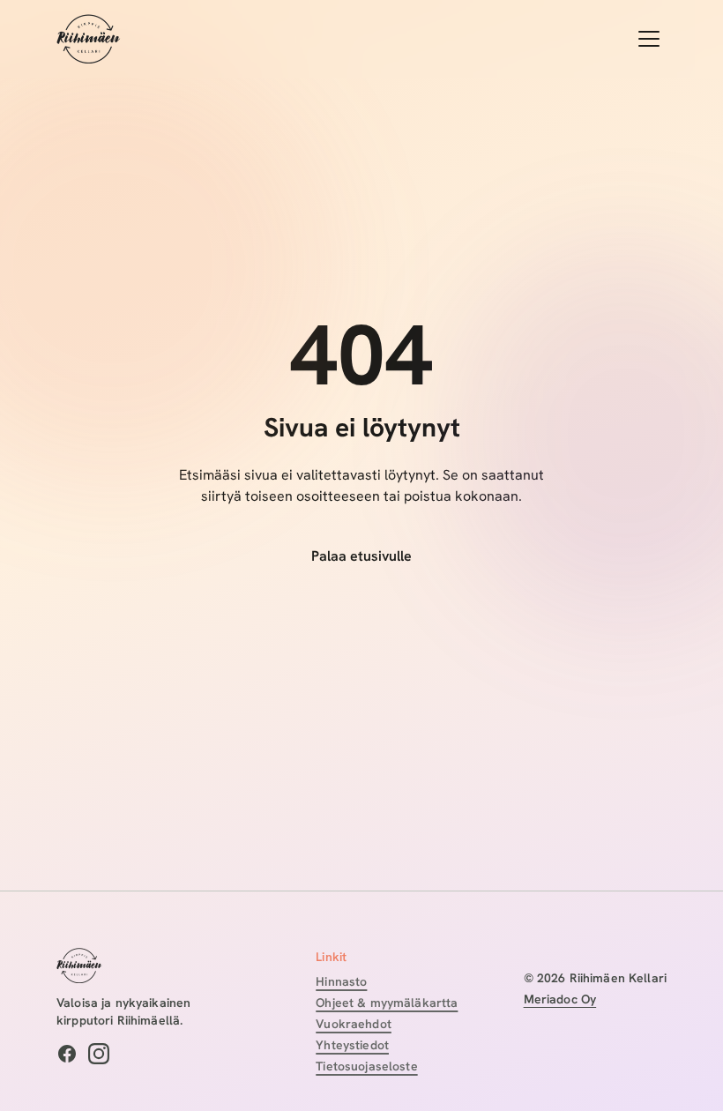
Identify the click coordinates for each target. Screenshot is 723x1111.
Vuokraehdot (353, 1024)
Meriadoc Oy (560, 999)
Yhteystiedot (352, 1045)
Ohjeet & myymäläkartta (387, 1002)
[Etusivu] (88, 38)
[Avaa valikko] (649, 38)
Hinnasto (341, 981)
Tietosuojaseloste (366, 1066)
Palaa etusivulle (361, 556)
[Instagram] (98, 1053)
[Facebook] (67, 1053)
